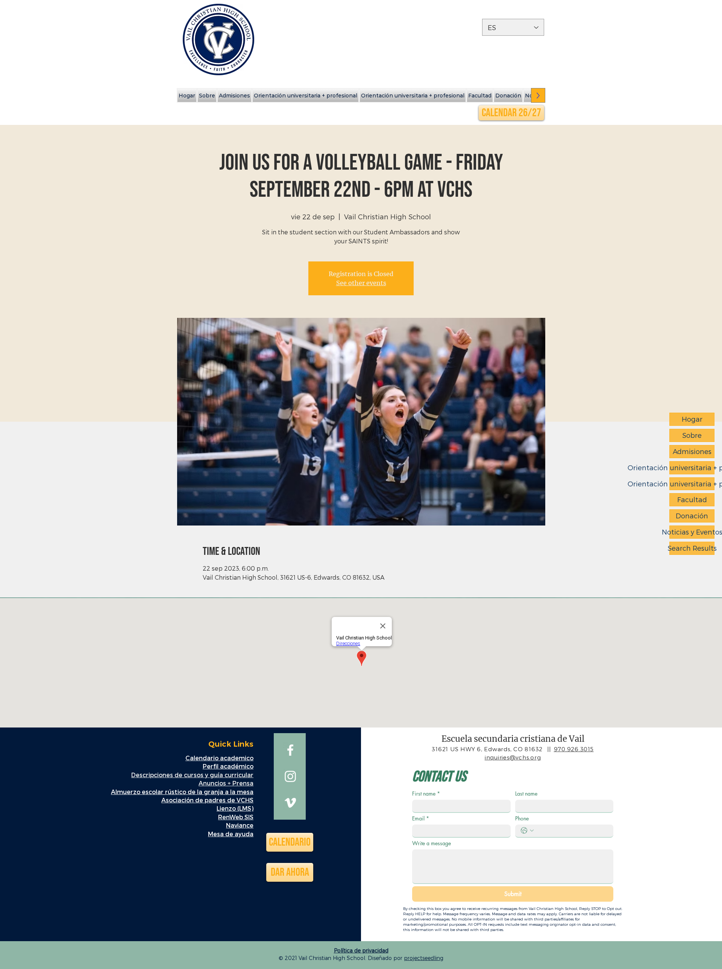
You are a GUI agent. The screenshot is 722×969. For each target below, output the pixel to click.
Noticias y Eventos (692, 532)
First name (426, 793)
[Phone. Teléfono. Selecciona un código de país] (527, 830)
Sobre (692, 435)
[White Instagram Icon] (290, 776)
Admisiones (692, 451)
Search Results (692, 548)
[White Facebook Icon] (290, 750)
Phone (522, 818)
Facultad (692, 499)
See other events (361, 283)
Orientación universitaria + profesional (692, 467)
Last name (526, 793)
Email (420, 818)
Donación (692, 515)
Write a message (431, 843)
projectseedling (423, 958)
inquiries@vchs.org (513, 757)
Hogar (692, 419)
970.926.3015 (574, 749)
